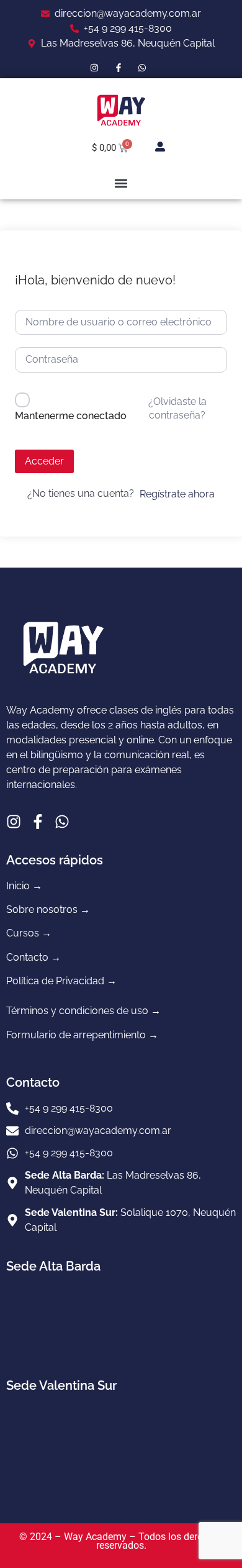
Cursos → (29, 933)
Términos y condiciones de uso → (83, 1011)
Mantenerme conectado (71, 416)
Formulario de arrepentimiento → (82, 1035)
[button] (121, 183)
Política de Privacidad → (61, 981)
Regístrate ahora (177, 494)
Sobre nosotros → (48, 909)
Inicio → (24, 886)
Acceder (44, 461)
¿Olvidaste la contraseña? (177, 408)
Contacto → (33, 957)
